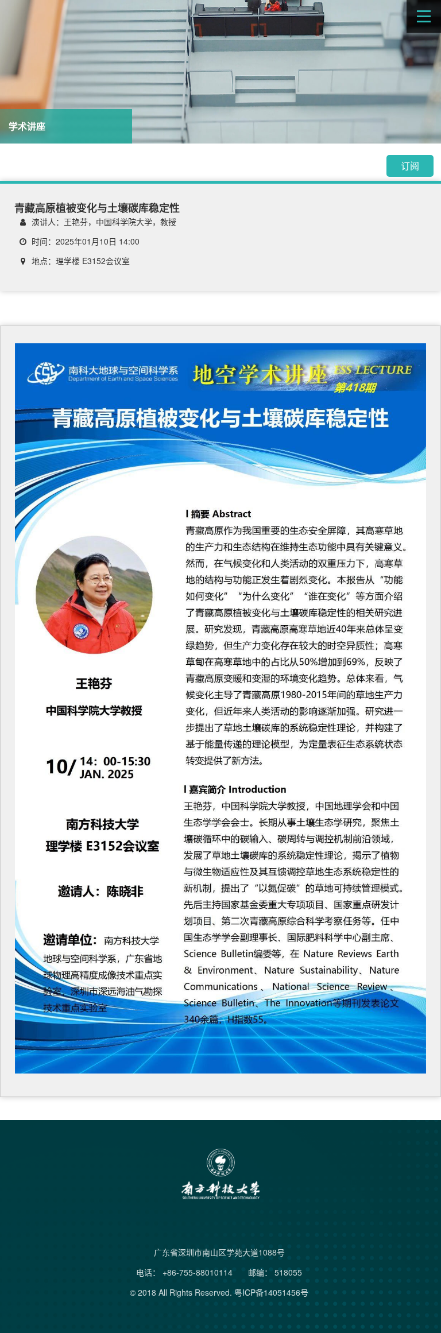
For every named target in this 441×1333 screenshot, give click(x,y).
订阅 (410, 165)
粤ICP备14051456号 (271, 1292)
